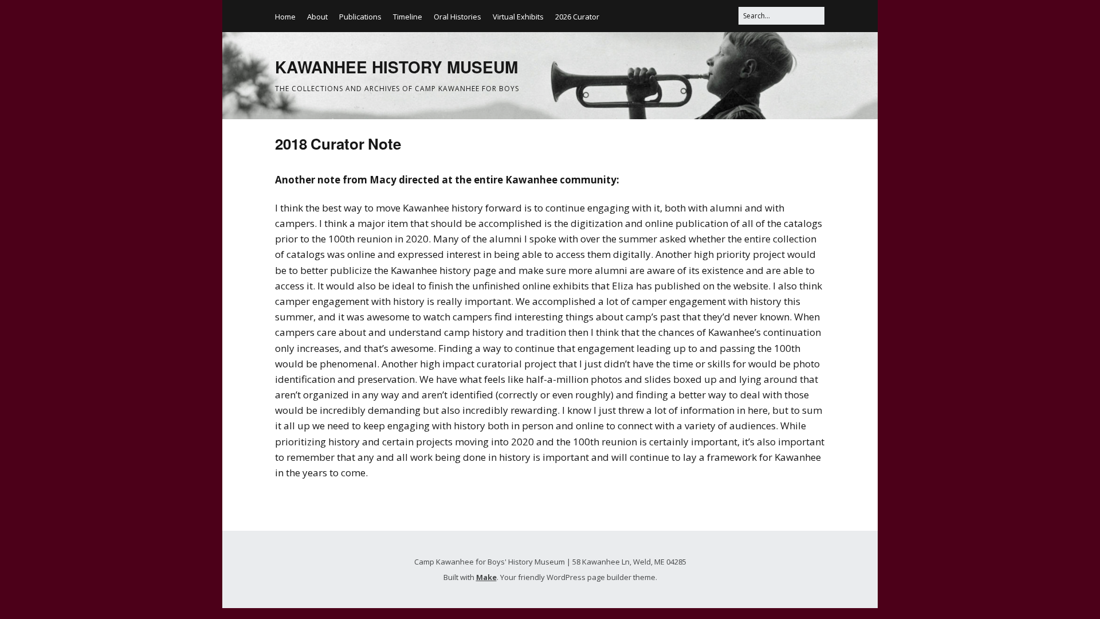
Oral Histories (457, 16)
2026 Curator (577, 16)
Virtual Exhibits (518, 16)
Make (486, 577)
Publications (360, 16)
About (317, 16)
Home (285, 16)
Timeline (407, 16)
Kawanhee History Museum (396, 67)
